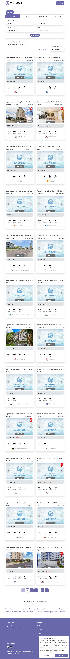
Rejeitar (46, 655)
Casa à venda (41, 609)
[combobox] (10, 12)
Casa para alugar (27, 612)
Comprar (12, 16)
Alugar (28, 16)
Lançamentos (42, 16)
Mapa (44, 50)
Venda (15, 42)
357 (42, 590)
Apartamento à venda (29, 609)
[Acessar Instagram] (11, 647)
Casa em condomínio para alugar (47, 612)
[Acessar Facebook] (8, 647)
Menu (61, 3)
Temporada (57, 16)
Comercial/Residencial (13, 20)
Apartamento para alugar (13, 612)
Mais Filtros (35, 35)
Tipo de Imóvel (40, 20)
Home (10, 42)
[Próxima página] (47, 590)
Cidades (10, 27)
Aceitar (61, 655)
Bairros (38, 27)
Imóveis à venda (10, 609)
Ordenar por (55, 47)
